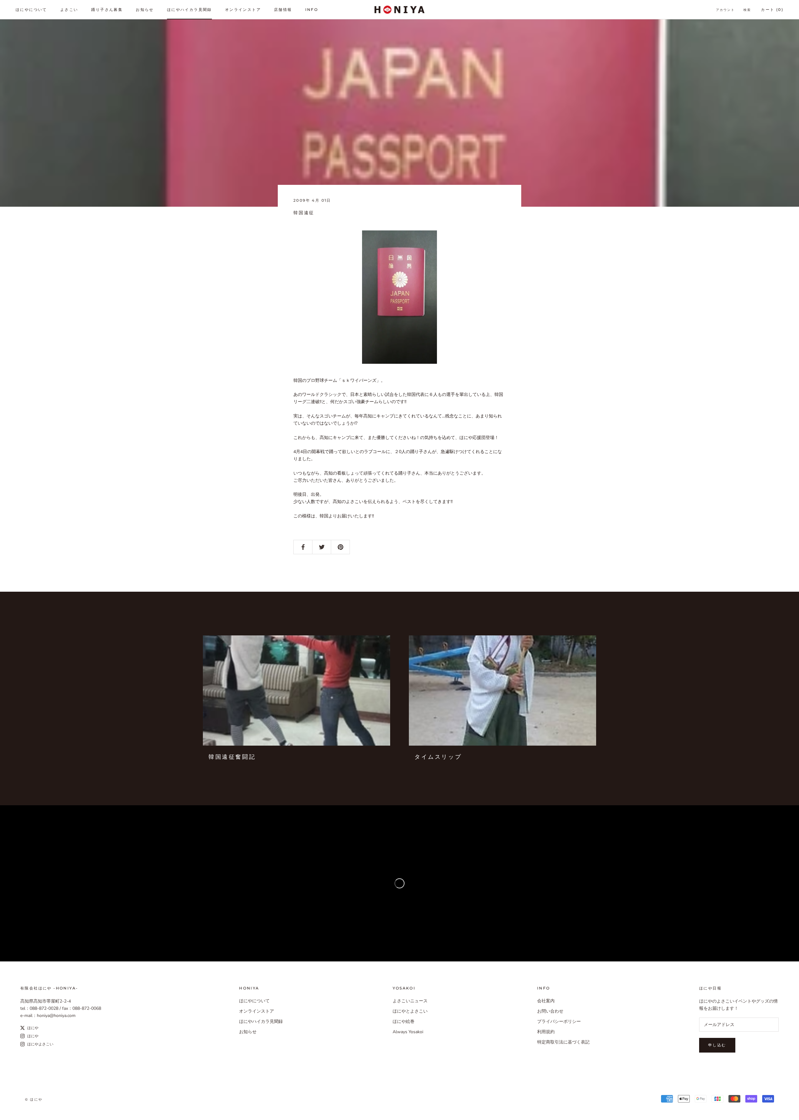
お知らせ (145, 9)
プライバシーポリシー (559, 1021)
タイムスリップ (438, 756)
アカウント (725, 10)
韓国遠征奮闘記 (232, 756)
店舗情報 (283, 9)
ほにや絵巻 (403, 1021)
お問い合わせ (550, 1011)
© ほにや (33, 1099)
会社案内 (546, 1001)
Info (311, 9)
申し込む (717, 1045)
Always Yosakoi (408, 1032)
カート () (772, 9)
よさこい (69, 9)
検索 (747, 10)
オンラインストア (243, 9)
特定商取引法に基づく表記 (563, 1042)
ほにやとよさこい (410, 1011)
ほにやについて (31, 9)
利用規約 (546, 1032)
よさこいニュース (410, 1001)
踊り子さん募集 (107, 9)
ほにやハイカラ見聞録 (189, 9)
